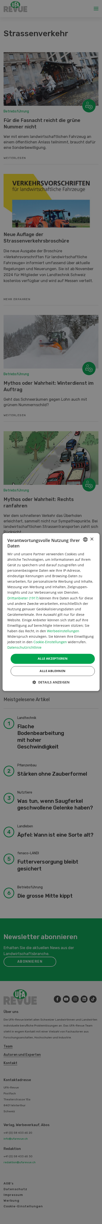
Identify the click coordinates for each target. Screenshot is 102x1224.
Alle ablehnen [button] (52, 671)
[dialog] (51, 612)
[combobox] (85, 539)
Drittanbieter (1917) (22, 598)
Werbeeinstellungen (63, 631)
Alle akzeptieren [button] (53, 659)
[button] (51, 682)
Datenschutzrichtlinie (24, 647)
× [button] (91, 539)
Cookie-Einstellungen (50, 642)
